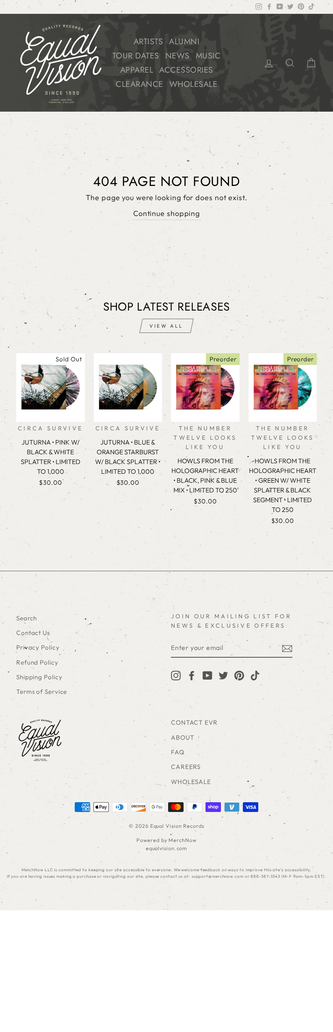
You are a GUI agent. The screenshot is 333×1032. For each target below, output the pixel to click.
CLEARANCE (139, 84)
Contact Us (33, 633)
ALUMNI (184, 41)
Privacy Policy (38, 647)
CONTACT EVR (194, 722)
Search (26, 618)
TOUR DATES (135, 56)
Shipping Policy (39, 677)
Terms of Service (41, 691)
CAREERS (186, 767)
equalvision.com (167, 848)
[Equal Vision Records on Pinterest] (239, 675)
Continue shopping (166, 213)
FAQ (177, 752)
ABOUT (183, 737)
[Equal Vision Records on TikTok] (255, 675)
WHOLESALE (193, 84)
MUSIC (208, 56)
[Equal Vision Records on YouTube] (207, 675)
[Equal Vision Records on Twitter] (223, 675)
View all (166, 326)
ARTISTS (148, 41)
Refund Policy (37, 662)
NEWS (177, 56)
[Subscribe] (287, 648)
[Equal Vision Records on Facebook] (192, 675)
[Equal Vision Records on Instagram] (176, 675)
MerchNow (182, 840)
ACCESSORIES (186, 70)
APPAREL (137, 70)
